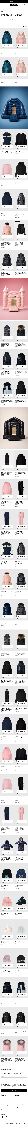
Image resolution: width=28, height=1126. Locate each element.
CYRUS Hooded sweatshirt (20, 182)
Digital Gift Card (18, 1098)
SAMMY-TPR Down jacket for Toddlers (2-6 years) (6, 51)
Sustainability (4, 1100)
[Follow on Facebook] (2, 1117)
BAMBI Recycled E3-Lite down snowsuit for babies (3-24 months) (19, 858)
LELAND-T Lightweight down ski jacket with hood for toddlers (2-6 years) (20, 681)
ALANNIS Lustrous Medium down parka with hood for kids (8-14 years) (20, 213)
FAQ (16, 1102)
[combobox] (4, 1080)
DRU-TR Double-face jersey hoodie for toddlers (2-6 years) (19, 737)
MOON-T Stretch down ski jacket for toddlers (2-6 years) (6, 681)
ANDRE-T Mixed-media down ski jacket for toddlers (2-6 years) (5, 1001)
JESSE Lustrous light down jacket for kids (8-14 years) (20, 273)
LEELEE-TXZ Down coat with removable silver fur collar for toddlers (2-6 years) (6, 1059)
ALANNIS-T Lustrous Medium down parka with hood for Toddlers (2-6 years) (21, 562)
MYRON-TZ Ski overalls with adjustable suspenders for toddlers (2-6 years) (6, 709)
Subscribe (14, 1090)
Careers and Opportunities (7, 1106)
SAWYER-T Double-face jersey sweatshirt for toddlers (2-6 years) (19, 768)
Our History (3, 1098)
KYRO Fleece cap (18, 913)
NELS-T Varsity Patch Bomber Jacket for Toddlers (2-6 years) (5, 562)
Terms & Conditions (5, 1102)
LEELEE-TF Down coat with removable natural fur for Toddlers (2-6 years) (20, 653)
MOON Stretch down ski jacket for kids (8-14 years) (20, 401)
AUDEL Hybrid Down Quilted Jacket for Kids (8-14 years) (20, 1031)
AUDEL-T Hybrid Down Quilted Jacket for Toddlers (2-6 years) (5, 1031)
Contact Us (17, 1109)
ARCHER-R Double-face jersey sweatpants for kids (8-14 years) (19, 502)
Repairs (16, 1106)
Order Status (17, 1100)
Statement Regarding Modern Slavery (6, 1110)
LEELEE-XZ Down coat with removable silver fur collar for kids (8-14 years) (20, 1059)
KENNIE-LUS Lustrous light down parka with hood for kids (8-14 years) (6, 273)
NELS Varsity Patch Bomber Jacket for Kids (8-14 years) (6, 152)
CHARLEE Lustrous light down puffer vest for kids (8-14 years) (5, 344)
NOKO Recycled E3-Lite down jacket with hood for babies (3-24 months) (5, 858)
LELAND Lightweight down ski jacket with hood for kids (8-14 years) (6, 372)
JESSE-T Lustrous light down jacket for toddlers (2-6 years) (21, 623)
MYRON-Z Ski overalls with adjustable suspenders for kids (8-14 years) (6, 473)
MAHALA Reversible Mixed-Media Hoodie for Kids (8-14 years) (19, 243)
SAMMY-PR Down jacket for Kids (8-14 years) (6, 81)
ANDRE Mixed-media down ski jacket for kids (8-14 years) (21, 372)
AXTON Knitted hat (4, 885)
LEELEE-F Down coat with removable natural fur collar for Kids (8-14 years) (20, 344)
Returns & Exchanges (19, 1104)
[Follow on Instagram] (6, 1117)
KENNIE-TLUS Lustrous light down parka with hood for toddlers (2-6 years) (20, 592)
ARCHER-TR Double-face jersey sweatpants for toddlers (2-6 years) (19, 798)
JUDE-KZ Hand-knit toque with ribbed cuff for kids (20, 942)
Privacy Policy (4, 1104)
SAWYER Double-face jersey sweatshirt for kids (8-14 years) (19, 152)
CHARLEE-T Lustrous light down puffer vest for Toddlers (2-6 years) (5, 653)
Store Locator (18, 1107)
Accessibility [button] (4, 1107)
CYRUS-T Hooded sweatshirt (21, 708)
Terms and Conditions (16, 1084)
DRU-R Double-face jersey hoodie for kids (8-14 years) (20, 473)
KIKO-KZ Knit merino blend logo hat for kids (19, 971)
